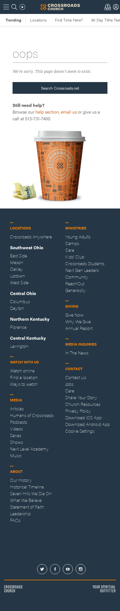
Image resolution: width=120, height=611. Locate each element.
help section (47, 112)
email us (69, 112)
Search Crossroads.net (60, 88)
